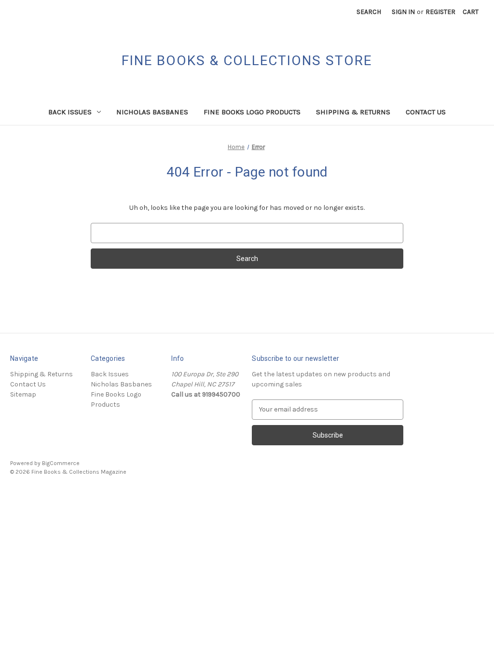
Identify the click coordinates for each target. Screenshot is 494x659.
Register (440, 12)
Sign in (403, 12)
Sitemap (23, 394)
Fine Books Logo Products (252, 112)
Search (369, 12)
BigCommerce (61, 463)
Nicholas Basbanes (152, 112)
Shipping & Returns (353, 112)
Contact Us (426, 112)
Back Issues (70, 112)
